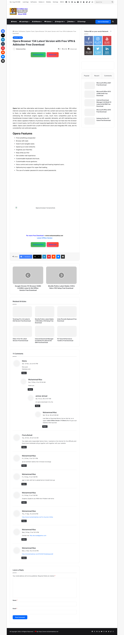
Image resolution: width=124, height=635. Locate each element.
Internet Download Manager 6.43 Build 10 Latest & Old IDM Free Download (44, 340)
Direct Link (52, 55)
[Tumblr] (3, 44)
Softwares (34, 2)
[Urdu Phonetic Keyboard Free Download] (67, 311)
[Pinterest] (49, 257)
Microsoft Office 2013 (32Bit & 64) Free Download (103, 93)
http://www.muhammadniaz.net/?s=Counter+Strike (37, 517)
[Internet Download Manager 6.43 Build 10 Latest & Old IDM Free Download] (44, 331)
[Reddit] (54, 257)
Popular (86, 76)
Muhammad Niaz (21, 49)
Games (48, 21)
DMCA (62, 2)
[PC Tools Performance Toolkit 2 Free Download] (67, 331)
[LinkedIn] (44, 257)
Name (15, 600)
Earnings (55, 2)
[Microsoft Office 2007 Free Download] (89, 85)
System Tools (30, 31)
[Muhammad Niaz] (19, 11)
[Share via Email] (63, 257)
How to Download (103, 21)
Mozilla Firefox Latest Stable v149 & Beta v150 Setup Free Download (44, 320)
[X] (3, 35)
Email (15, 608)
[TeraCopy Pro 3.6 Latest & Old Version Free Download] (22, 311)
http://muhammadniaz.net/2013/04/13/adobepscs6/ (37, 554)
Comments (108, 76)
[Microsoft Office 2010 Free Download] (89, 112)
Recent (96, 76)
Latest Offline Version (44, 238)
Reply (24, 373)
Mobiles (48, 2)
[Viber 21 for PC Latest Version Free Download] (22, 331)
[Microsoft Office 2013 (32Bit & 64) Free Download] (89, 94)
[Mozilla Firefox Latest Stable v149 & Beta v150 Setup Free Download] (44, 311)
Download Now (38, 55)
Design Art (59, 21)
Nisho (24, 361)
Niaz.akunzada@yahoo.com (38, 535)
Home (15, 21)
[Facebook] (3, 31)
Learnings (26, 2)
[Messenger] (58, 257)
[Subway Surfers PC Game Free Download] (89, 121)
